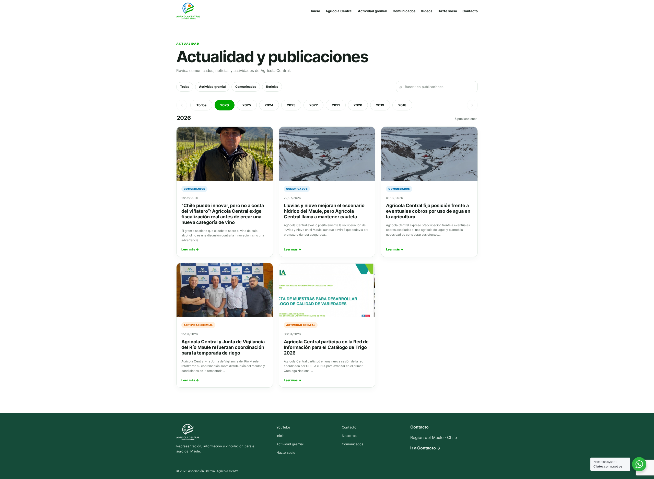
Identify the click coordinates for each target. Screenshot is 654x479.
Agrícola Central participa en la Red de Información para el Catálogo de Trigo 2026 (326, 347)
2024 (269, 105)
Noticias (272, 87)
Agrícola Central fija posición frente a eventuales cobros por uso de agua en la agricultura (428, 211)
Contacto (470, 11)
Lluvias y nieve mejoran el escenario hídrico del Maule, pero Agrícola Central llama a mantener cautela (324, 211)
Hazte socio (447, 11)
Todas (184, 87)
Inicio (315, 11)
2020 (358, 105)
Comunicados (404, 11)
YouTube (283, 427)
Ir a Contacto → (425, 447)
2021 (336, 105)
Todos (201, 105)
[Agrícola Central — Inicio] (188, 11)
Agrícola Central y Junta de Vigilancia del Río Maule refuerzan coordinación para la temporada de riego (223, 347)
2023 (291, 105)
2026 (224, 105)
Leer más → (190, 249)
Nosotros (349, 436)
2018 (402, 105)
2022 (313, 105)
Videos (426, 11)
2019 (380, 105)
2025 (246, 105)
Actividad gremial (372, 11)
